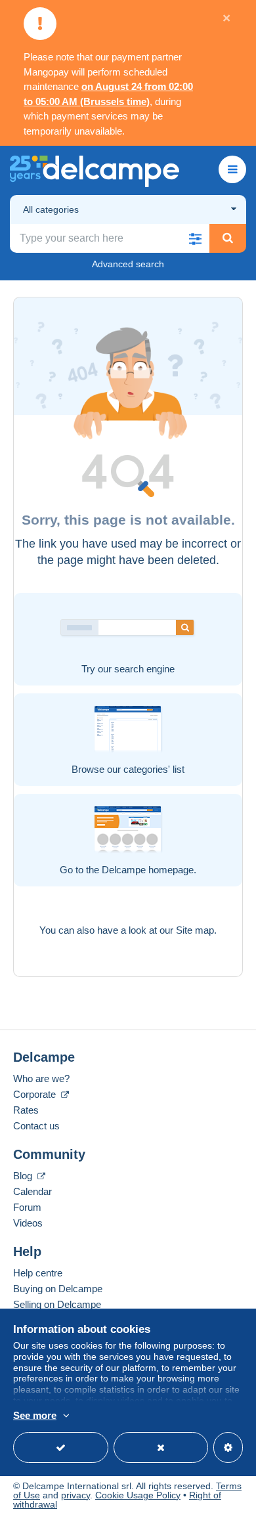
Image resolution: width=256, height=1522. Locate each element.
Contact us (36, 1125)
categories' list (153, 769)
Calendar (32, 1191)
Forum (27, 1207)
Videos (28, 1222)
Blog (24, 1175)
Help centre (37, 1272)
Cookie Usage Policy (138, 1495)
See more (34, 1415)
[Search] (227, 238)
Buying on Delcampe (57, 1288)
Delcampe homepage (148, 869)
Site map (195, 930)
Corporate (35, 1094)
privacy (75, 1495)
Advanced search (128, 264)
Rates (26, 1110)
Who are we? (41, 1078)
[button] (195, 238)
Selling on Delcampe (57, 1304)
